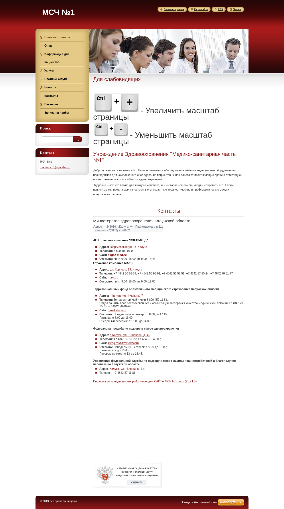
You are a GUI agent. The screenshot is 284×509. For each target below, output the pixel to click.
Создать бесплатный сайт (199, 502)
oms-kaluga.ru (117, 310)
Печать (237, 9)
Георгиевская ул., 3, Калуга (128, 247)
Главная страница (174, 9)
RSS (220, 9)
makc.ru (113, 277)
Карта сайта (201, 9)
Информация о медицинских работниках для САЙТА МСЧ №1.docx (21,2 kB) (145, 381)
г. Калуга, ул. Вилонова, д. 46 (130, 335)
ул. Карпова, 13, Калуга (126, 269)
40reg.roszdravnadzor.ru (123, 343)
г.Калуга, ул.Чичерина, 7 (126, 295)
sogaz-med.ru (117, 254)
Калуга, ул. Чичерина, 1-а (127, 368)
